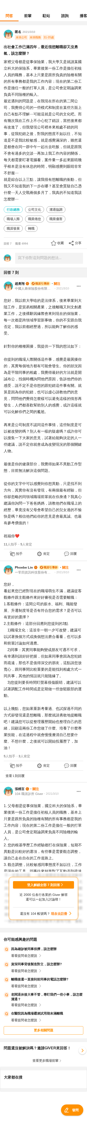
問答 (9, 16)
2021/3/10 (29, 32)
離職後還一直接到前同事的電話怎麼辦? (39, 979)
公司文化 (34, 209)
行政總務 (13, 209)
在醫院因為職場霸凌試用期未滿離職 (37, 1013)
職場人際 (13, 219)
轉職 (31, 228)
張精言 (20, 789)
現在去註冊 (59, 913)
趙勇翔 (20, 283)
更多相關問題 (43, 1030)
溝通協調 (55, 209)
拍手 (19, 553)
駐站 (46, 16)
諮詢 (65, 16)
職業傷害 (55, 219)
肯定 (46, 553)
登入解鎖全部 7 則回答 (43, 885)
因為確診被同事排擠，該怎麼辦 (34, 949)
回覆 (73, 553)
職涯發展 (13, 228)
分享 (78, 243)
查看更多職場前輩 (45, 1060)
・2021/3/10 (61, 288)
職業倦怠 (34, 219)
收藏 (60, 243)
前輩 (28, 16)
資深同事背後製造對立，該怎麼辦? (36, 964)
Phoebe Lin (24, 567)
